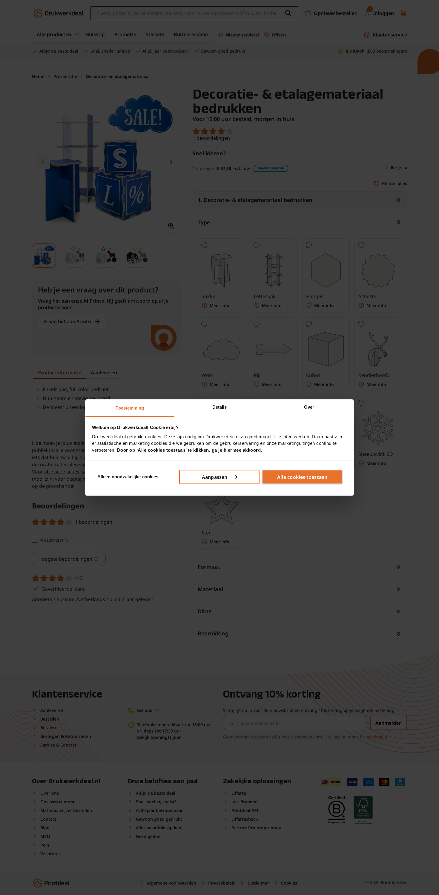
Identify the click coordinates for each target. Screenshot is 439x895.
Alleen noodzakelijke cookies (128, 476)
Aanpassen (214, 476)
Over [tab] (309, 407)
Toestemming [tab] (130, 407)
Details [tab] (219, 407)
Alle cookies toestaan (302, 476)
